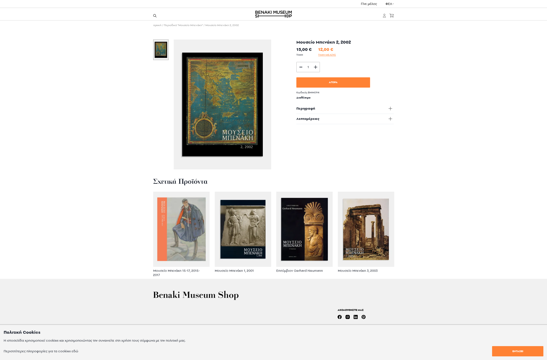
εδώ (75, 351)
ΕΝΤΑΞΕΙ (517, 351)
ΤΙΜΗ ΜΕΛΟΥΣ (327, 55)
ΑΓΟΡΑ (333, 82)
